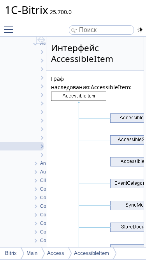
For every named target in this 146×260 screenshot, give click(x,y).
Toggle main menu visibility (10, 29)
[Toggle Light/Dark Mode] (140, 29)
